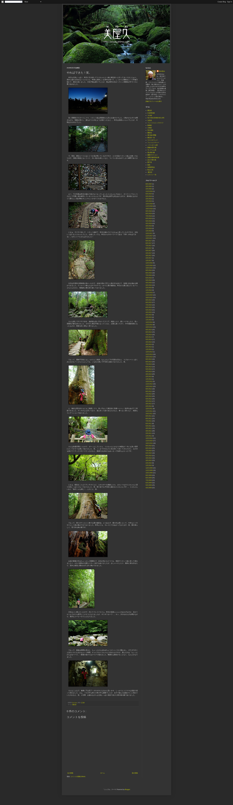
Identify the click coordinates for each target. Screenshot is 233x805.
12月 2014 (149, 322)
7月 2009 (149, 480)
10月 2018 (149, 209)
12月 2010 (149, 438)
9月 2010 (149, 446)
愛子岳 (149, 162)
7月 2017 (149, 245)
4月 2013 (149, 371)
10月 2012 (149, 386)
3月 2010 (149, 460)
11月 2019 (149, 191)
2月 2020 (149, 189)
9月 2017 (149, 241)
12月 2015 (149, 292)
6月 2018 (149, 218)
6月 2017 (149, 248)
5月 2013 (149, 369)
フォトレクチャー (153, 142)
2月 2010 (149, 463)
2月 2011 (149, 433)
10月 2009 (149, 473)
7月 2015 (149, 305)
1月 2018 (149, 231)
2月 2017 (149, 258)
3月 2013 (149, 374)
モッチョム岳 (151, 150)
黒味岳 (149, 133)
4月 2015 (149, 312)
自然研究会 (151, 167)
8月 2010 (149, 448)
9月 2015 (149, 300)
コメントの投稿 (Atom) (77, 776)
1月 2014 (149, 349)
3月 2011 (149, 431)
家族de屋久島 (151, 147)
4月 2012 (149, 401)
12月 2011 (149, 408)
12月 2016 (149, 263)
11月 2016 (149, 265)
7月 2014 (149, 334)
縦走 (148, 165)
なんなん (162, 71)
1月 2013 (149, 379)
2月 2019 (149, 199)
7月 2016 (149, 275)
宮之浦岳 (150, 130)
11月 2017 (149, 236)
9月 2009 (149, 475)
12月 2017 (149, 233)
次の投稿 (70, 773)
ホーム (102, 773)
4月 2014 (149, 342)
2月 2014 (149, 347)
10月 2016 (149, 268)
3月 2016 (149, 285)
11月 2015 (149, 295)
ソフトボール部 (152, 145)
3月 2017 (149, 255)
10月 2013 (149, 357)
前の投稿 (135, 773)
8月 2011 (149, 418)
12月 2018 (149, 204)
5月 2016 (149, 280)
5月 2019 (149, 196)
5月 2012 (149, 399)
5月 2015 (149, 310)
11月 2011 (149, 411)
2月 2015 (149, 317)
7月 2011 (149, 421)
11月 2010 (149, 441)
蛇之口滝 (150, 170)
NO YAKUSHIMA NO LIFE (155, 118)
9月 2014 (149, 330)
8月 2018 (149, 213)
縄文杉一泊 (151, 137)
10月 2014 (149, 327)
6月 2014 (149, 337)
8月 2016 (149, 273)
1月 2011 (149, 436)
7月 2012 (149, 394)
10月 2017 (149, 238)
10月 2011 (149, 413)
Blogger (127, 789)
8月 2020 (149, 184)
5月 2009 (149, 485)
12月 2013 (149, 352)
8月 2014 (149, 332)
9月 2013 (149, 359)
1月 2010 (149, 465)
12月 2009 (149, 468)
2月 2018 (149, 228)
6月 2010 (149, 453)
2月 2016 (149, 287)
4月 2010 (149, 458)
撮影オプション (152, 155)
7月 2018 (149, 216)
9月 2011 (149, 416)
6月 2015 (149, 307)
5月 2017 (149, 250)
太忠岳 (149, 120)
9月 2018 (149, 211)
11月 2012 (149, 384)
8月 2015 (149, 302)
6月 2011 (149, 423)
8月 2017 (149, 243)
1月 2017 (149, 260)
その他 (149, 115)
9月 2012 (149, 389)
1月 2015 (149, 320)
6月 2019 (149, 194)
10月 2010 (149, 443)
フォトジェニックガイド (155, 123)
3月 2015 (149, 315)
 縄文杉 (149, 172)
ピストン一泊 (151, 174)
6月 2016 (149, 278)
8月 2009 (149, 478)
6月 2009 (149, 483)
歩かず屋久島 (151, 160)
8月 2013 (149, 362)
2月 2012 (149, 406)
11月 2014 (149, 325)
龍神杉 (149, 125)
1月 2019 (149, 201)
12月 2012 (149, 381)
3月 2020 (149, 186)
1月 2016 (149, 290)
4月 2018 (149, 223)
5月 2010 (149, 455)
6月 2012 (149, 396)
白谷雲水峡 (151, 113)
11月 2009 (149, 470)
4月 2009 (149, 488)
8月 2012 (149, 391)
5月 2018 (149, 221)
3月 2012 (149, 403)
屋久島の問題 (151, 135)
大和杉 (149, 128)
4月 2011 (149, 428)
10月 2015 (149, 297)
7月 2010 (149, 450)
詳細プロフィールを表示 (154, 101)
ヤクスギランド (152, 140)
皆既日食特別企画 (153, 157)
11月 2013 (149, 354)
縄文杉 (74, 704)
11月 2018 (149, 206)
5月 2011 (149, 426)
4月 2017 (149, 253)
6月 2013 (149, 367)
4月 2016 (149, 283)
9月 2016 (149, 270)
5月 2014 (149, 339)
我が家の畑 (151, 152)
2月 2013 (149, 376)
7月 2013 (149, 364)
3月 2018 (149, 226)
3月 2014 (149, 344)
